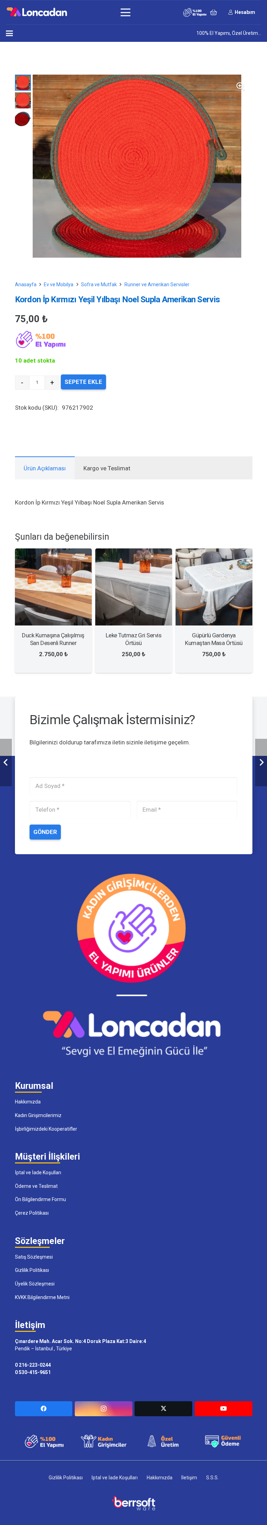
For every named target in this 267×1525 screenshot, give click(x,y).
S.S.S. (212, 1477)
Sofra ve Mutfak (99, 284)
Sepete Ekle (83, 381)
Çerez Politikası (32, 1213)
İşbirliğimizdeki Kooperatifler (46, 1129)
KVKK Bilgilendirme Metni (42, 1297)
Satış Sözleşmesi (34, 1257)
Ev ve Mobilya (58, 284)
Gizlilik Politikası (32, 1270)
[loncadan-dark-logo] (37, 12)
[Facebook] (44, 1408)
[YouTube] (223, 1408)
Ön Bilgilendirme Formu (40, 1199)
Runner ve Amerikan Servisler (156, 284)
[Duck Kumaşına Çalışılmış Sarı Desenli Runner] (53, 553)
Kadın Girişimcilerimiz (38, 1115)
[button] (240, 86)
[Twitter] (163, 1408)
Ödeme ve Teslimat (36, 1186)
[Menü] (125, 12)
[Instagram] (103, 1408)
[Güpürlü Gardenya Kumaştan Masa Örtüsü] (214, 553)
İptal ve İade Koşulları (38, 1172)
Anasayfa (26, 284)
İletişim (189, 1477)
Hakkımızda (28, 1102)
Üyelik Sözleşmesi (35, 1284)
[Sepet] (213, 13)
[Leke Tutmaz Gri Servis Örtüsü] (133, 553)
